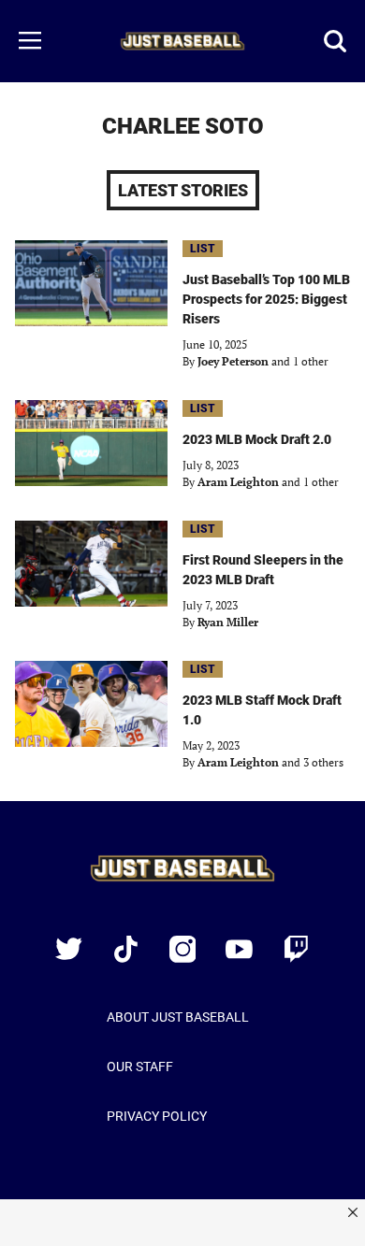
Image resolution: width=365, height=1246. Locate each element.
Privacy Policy (157, 1116)
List (202, 248)
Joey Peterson (233, 361)
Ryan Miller (227, 622)
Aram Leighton (238, 482)
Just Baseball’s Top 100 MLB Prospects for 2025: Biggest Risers (266, 299)
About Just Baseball (178, 1017)
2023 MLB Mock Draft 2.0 (256, 439)
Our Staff (140, 1066)
